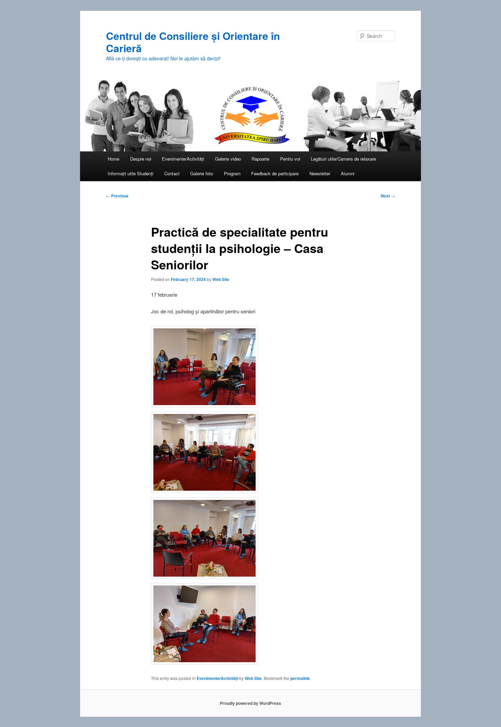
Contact (172, 173)
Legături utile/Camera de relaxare (343, 158)
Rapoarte (260, 158)
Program (232, 173)
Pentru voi (290, 158)
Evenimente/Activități (183, 158)
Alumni (347, 173)
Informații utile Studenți (130, 173)
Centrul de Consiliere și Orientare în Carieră (193, 41)
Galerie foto (201, 173)
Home (113, 158)
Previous (117, 196)
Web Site (220, 279)
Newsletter (319, 173)
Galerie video (228, 158)
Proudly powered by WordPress (250, 703)
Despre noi (140, 158)
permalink (300, 678)
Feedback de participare (275, 173)
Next (388, 196)
